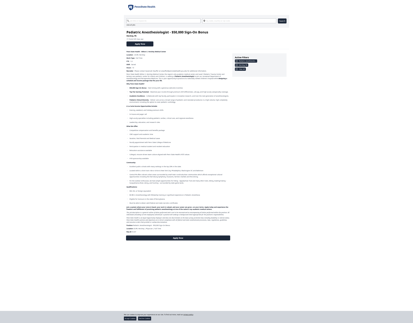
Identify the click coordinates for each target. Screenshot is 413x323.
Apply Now (140, 44)
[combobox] (163, 20)
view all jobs (130, 25)
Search (282, 21)
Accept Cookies (130, 318)
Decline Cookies (144, 318)
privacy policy (188, 315)
